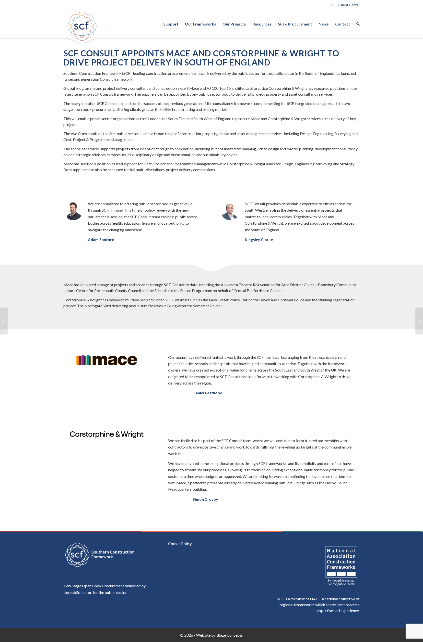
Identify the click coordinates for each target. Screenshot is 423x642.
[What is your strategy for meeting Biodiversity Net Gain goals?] (4, 321)
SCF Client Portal (345, 4)
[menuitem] (171, 24)
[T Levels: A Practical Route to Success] (419, 321)
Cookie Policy (180, 543)
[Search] (356, 24)
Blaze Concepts (229, 635)
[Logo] (81, 26)
